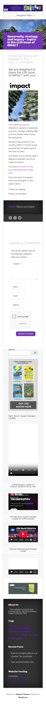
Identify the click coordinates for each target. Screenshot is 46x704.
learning (33, 632)
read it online (27, 170)
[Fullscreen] (35, 540)
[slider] (21, 572)
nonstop (10, 635)
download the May (24, 166)
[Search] (35, 353)
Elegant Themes (23, 694)
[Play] (11, 540)
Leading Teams (19, 631)
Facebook (15, 218)
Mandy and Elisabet (23, 57)
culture (28, 625)
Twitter (20, 218)
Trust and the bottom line (22, 662)
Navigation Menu (24, 15)
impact (12, 628)
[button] (23, 566)
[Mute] (31, 540)
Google (10, 218)
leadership (23, 628)
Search (11, 349)
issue (10, 170)
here (15, 170)
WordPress (23, 697)
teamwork (17, 635)
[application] (23, 501)
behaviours (14, 625)
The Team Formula (22, 637)
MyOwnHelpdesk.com (18, 678)
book (22, 626)
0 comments (24, 62)
